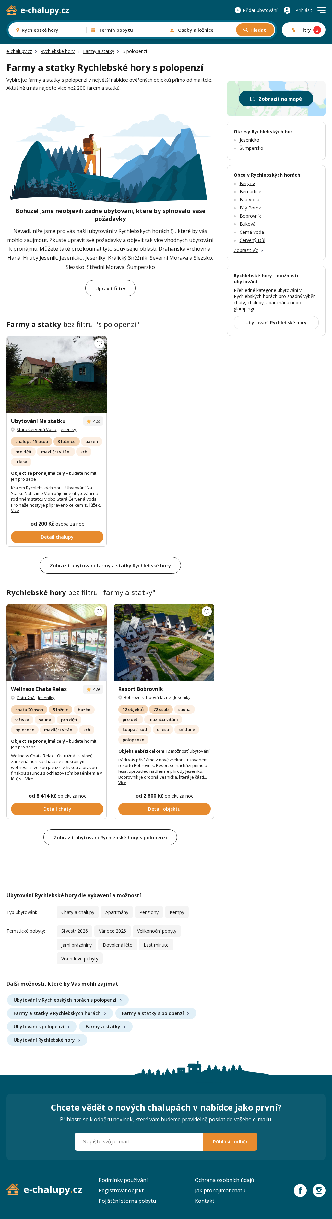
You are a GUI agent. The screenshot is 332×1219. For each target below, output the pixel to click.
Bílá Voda (249, 200)
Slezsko (75, 266)
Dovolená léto (118, 945)
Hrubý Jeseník (40, 257)
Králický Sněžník (127, 257)
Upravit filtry (110, 288)
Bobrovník (134, 697)
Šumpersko (141, 266)
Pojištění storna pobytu (127, 1200)
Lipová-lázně (158, 697)
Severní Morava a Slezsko (181, 257)
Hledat (258, 30)
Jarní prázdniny (76, 945)
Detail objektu (164, 809)
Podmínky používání (123, 1180)
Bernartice (250, 191)
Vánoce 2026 (112, 931)
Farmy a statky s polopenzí (153, 1013)
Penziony (149, 912)
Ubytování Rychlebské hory (44, 1040)
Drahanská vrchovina (184, 248)
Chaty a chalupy (77, 912)
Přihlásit (303, 10)
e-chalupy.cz (19, 51)
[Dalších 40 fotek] (56, 642)
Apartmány (116, 912)
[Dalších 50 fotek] (164, 642)
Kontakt (204, 1200)
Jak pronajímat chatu (220, 1190)
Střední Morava (105, 266)
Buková (247, 224)
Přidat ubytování (260, 10)
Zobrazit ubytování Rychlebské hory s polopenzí (110, 837)
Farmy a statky (98, 51)
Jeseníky (95, 257)
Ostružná (26, 697)
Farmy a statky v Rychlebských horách (57, 1013)
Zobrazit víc (246, 250)
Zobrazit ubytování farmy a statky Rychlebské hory (110, 565)
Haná (13, 257)
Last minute (156, 945)
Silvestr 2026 (74, 931)
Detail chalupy (57, 537)
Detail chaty (57, 809)
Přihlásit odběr (230, 1141)
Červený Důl (252, 240)
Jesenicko (71, 257)
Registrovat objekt (121, 1190)
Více (15, 510)
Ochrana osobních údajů (224, 1180)
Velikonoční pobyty (156, 931)
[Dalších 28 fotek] (56, 374)
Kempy (177, 912)
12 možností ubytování (187, 751)
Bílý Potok (250, 208)
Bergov (247, 183)
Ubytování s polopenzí (39, 1026)
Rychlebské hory (58, 51)
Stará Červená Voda (36, 429)
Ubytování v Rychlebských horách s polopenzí (65, 1000)
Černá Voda (252, 232)
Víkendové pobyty (79, 958)
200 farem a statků (98, 87)
